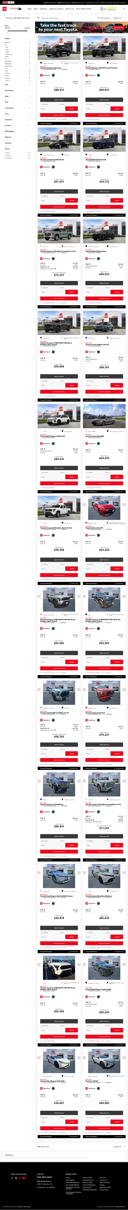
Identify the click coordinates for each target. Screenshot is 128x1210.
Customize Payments (59, 115)
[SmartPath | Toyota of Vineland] (81, 27)
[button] (79, 44)
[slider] (6, 30)
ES (12, 2)
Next (126, 27)
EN (6, 2)
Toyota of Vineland (46, 123)
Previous (36, 27)
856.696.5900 (50, 2)
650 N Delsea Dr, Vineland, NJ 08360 (114, 2)
